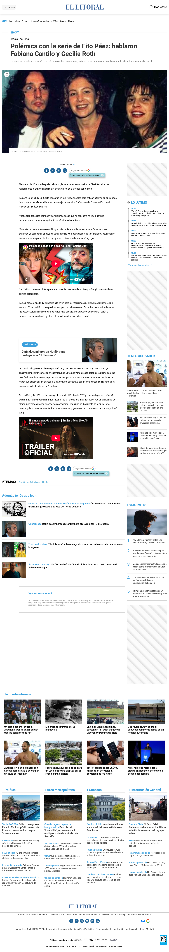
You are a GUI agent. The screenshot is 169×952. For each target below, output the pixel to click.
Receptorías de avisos (56, 929)
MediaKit (150, 929)
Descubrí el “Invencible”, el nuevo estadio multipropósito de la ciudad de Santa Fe (149, 223)
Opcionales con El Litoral (132, 929)
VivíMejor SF (107, 914)
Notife (134, 914)
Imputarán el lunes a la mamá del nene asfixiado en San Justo (148, 233)
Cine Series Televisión (29, 482)
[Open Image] (7, 74)
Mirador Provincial (91, 914)
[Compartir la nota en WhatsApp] (59, 170)
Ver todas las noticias (138, 265)
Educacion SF (144, 914)
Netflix (45, 482)
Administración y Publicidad (81, 929)
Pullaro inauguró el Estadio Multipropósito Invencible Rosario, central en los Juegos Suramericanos (147, 244)
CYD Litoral (66, 914)
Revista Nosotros (39, 914)
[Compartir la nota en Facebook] (47, 170)
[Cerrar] (102, 175)
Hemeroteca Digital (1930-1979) (30, 929)
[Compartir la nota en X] (53, 170)
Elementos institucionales (108, 929)
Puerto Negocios (122, 914)
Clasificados (54, 914)
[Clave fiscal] (163, 944)
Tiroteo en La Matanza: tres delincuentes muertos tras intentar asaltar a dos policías (149, 256)
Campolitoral (24, 914)
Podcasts (77, 914)
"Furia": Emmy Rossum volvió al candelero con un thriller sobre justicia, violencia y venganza (148, 211)
